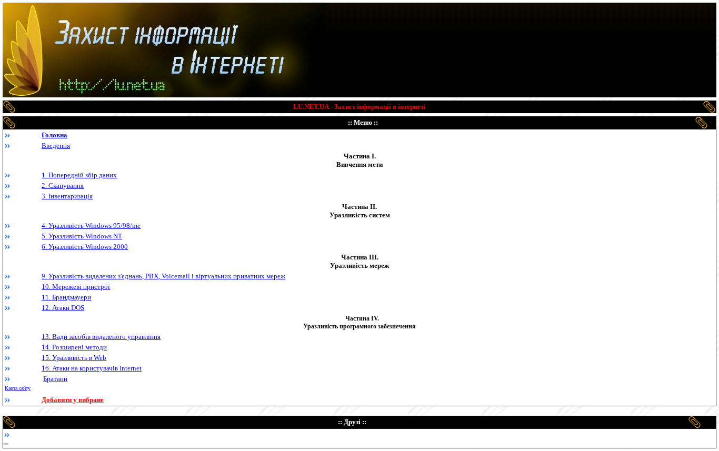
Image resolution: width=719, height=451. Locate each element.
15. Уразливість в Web (74, 358)
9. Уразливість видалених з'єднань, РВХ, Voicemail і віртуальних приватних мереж (163, 276)
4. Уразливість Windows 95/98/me (91, 225)
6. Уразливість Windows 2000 (85, 246)
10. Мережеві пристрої (76, 286)
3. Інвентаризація (67, 196)
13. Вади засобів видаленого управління (101, 336)
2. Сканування (63, 185)
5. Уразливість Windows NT (82, 236)
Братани (55, 379)
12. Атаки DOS (63, 308)
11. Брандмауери (66, 297)
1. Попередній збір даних (79, 175)
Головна (54, 135)
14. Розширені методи (74, 347)
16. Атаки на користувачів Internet (92, 368)
